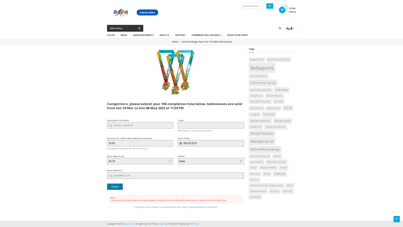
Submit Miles (147, 12)
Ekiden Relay (282, 89)
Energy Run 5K (256, 96)
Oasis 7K (277, 156)
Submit (115, 186)
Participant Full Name (118, 120)
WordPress (194, 224)
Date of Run (184, 138)
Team (181, 120)
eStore (162, 224)
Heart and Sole (256, 108)
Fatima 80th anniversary (260, 101)
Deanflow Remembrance (260, 90)
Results (164, 35)
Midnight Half (255, 127)
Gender (181, 156)
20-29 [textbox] (111, 161)
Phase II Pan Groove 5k (276, 162)
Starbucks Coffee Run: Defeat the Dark (266, 185)
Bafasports (262, 68)
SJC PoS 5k (254, 180)
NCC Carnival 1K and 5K (260, 156)
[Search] (269, 6)
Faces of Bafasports (274, 96)
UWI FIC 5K (287, 191)
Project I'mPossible (268, 168)
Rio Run (284, 168)
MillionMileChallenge (265, 149)
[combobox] (140, 161)
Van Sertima (255, 197)
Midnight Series (262, 141)
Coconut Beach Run (258, 76)
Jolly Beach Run (273, 108)
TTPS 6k (290, 185)
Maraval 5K (269, 114)
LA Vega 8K (254, 114)
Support (180, 35)
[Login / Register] (290, 28)
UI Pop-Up (274, 191)
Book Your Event (237, 35)
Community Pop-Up (263, 83)
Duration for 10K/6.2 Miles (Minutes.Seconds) (129, 138)
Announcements (143, 35)
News (124, 35)
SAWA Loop (279, 173)
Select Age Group (115, 156)
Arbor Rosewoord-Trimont (278, 59)
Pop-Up (253, 168)
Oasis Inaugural (256, 162)
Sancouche (255, 174)
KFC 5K (288, 107)
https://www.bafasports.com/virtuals (199, 207)
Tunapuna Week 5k (258, 191)
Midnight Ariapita (283, 120)
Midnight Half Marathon (275, 127)
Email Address (115, 170)
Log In (111, 35)
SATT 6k (267, 174)
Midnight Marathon (262, 133)
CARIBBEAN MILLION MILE (206, 35)
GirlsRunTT (278, 101)
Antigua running (256, 59)
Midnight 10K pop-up (260, 120)
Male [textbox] (182, 161)
